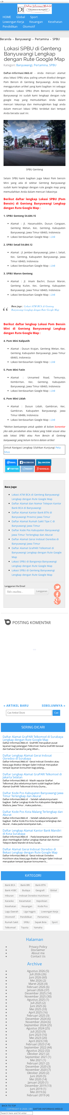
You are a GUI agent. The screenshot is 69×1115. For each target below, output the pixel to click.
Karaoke (9, 901)
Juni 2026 (35, 977)
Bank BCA (10, 885)
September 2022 (35, 1047)
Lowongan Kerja (13, 22)
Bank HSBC (11, 890)
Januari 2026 (35, 990)
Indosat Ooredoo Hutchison (34, 895)
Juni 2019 (36, 1089)
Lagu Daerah (11, 911)
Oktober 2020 (36, 1073)
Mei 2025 (35, 1009)
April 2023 (35, 1041)
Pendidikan (10, 26)
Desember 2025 (35, 993)
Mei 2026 (36, 980)
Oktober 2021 (36, 1054)
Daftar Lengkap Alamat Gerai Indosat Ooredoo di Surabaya (27, 757)
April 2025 (35, 1012)
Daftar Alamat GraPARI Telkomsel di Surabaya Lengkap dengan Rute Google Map (33, 738)
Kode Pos (43, 906)
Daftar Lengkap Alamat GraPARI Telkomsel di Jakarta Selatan (32, 775)
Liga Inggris (30, 911)
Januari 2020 (36, 1082)
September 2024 (35, 1025)
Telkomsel (10, 927)
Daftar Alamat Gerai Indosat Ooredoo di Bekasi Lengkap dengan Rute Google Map (30, 850)
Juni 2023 (35, 1035)
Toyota (24, 927)
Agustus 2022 (35, 1051)
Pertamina (41, 65)
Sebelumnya (53, 706)
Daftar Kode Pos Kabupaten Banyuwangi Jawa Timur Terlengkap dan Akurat (33, 794)
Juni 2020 (36, 1076)
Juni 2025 (36, 1006)
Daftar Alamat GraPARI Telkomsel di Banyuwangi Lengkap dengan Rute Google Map (37, 552)
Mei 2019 (36, 1092)
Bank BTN (40, 885)
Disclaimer (38, 950)
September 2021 (36, 1057)
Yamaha (38, 927)
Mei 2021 (36, 1060)
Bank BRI (25, 885)
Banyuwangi (24, 65)
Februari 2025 (36, 1016)
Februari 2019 (36, 1095)
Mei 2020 (35, 1079)
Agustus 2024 (35, 1028)
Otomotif (29, 26)
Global (20, 17)
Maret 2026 (36, 984)
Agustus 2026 (36, 971)
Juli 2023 (36, 1031)
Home (7, 17)
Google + (57, 601)
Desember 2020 (36, 1066)
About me (38, 953)
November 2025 (35, 996)
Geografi (40, 890)
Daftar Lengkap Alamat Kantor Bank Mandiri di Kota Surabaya (32, 832)
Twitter (57, 587)
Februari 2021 (36, 1063)
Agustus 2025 (36, 1000)
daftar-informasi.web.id (48, 1108)
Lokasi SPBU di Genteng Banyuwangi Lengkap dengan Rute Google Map (34, 54)
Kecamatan (25, 901)
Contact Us (38, 956)
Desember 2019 (35, 1086)
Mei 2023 (35, 1038)
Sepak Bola (40, 922)
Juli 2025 (36, 1003)
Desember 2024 (36, 1019)
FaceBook (57, 594)
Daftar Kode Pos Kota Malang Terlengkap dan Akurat (33, 813)
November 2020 (36, 1070)
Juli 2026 (35, 974)
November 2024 (36, 1022)
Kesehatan (55, 22)
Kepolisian (41, 901)
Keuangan (36, 22)
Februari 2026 (36, 987)
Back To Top (9, 1105)
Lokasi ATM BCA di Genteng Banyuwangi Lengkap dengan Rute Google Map (35, 307)
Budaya (26, 890)
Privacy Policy (38, 947)
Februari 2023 (35, 1044)
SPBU (52, 65)
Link (53, 236)
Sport (34, 17)
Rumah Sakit (11, 922)
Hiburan (9, 895)
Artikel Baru (16, 706)
